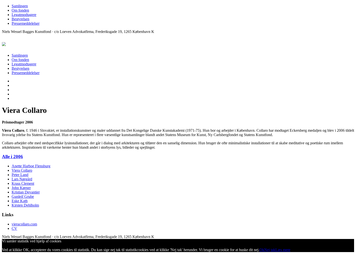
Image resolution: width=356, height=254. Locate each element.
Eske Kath (20, 201)
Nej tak (269, 250)
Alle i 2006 (12, 156)
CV (14, 228)
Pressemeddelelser (25, 23)
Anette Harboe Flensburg (31, 166)
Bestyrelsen (20, 19)
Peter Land (20, 175)
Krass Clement (23, 183)
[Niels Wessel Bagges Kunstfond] (4, 43)
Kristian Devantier (26, 192)
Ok (261, 250)
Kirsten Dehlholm (25, 205)
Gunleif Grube (23, 196)
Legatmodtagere (24, 15)
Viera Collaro (22, 170)
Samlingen (20, 6)
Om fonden (20, 10)
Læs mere (282, 250)
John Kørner (21, 188)
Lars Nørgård (22, 179)
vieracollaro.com (24, 224)
